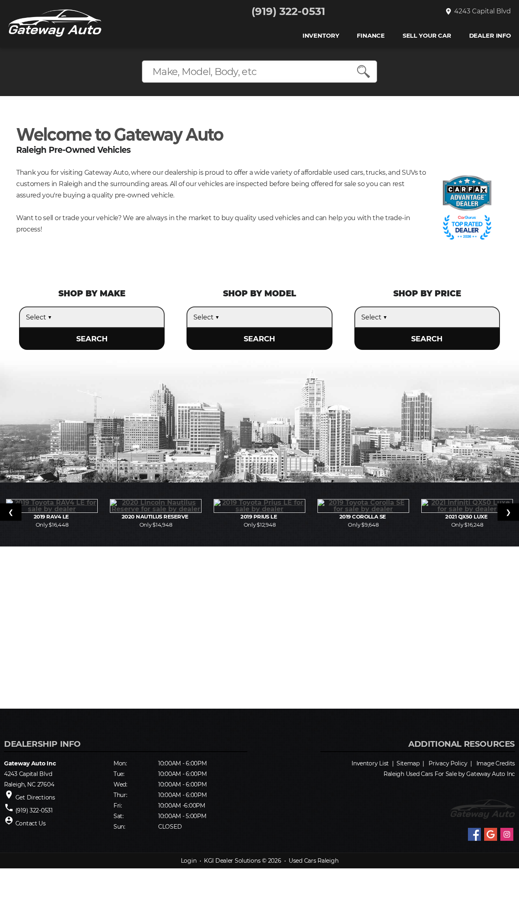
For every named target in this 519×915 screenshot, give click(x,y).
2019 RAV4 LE (52, 516)
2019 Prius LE (259, 516)
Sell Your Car (427, 36)
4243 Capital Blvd (481, 11)
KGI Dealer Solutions (232, 860)
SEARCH (92, 338)
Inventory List (370, 763)
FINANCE (371, 36)
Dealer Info (490, 36)
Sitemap (408, 763)
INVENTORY (320, 36)
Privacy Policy (448, 763)
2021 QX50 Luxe (467, 516)
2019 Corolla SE (363, 516)
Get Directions (35, 797)
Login (189, 860)
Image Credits (495, 763)
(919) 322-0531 (288, 11)
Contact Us (30, 823)
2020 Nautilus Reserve (156, 516)
